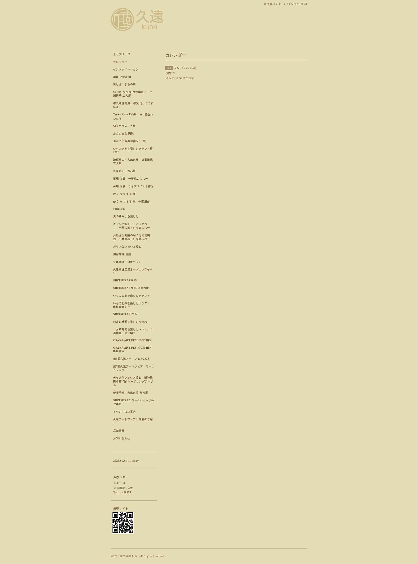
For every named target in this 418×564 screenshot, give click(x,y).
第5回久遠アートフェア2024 (131, 358)
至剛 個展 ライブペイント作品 (133, 186)
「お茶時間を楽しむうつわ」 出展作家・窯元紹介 (133, 331)
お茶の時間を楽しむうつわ (130, 321)
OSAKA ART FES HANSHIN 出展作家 (132, 349)
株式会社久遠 (128, 556)
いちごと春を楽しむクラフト (131, 295)
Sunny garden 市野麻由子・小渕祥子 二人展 (132, 93)
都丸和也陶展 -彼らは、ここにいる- (133, 105)
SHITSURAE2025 (125, 280)
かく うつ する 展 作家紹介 (131, 201)
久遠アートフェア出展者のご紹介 (133, 421)
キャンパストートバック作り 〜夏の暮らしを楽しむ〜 (131, 225)
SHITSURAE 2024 (125, 314)
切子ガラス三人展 (124, 125)
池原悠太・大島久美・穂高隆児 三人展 (133, 161)
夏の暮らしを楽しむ (126, 216)
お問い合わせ (121, 438)
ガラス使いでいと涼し (127, 246)
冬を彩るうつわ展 (124, 171)
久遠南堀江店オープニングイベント (133, 271)
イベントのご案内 (124, 411)
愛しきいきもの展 (124, 84)
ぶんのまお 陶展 (123, 133)
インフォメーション (126, 69)
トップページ (121, 54)
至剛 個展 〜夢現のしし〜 (130, 178)
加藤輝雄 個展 (122, 254)
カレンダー (120, 61)
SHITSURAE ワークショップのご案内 (133, 402)
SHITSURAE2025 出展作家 (131, 288)
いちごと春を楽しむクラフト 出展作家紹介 (133, 305)
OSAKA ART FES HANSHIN (132, 340)
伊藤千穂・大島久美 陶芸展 (130, 392)
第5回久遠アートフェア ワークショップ (133, 368)
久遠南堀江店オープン (127, 261)
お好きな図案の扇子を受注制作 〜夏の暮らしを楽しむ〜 (131, 237)
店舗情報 (119, 430)
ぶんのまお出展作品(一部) (130, 141)
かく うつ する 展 (124, 193)
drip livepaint (122, 76)
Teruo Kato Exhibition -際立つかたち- (133, 116)
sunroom (119, 208)
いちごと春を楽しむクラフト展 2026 (133, 150)
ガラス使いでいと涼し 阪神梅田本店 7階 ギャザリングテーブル (133, 381)
